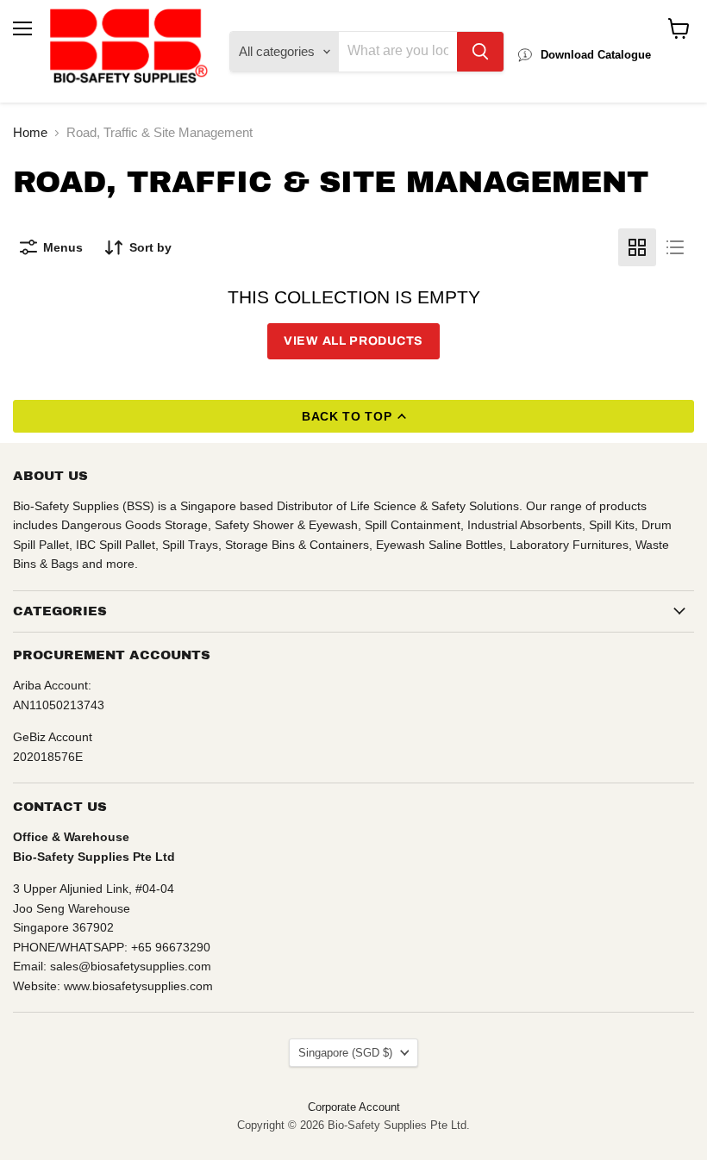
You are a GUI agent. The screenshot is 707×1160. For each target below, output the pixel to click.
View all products (353, 340)
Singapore (345, 1052)
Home (30, 132)
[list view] (675, 247)
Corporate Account (354, 1107)
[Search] (480, 52)
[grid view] (637, 247)
